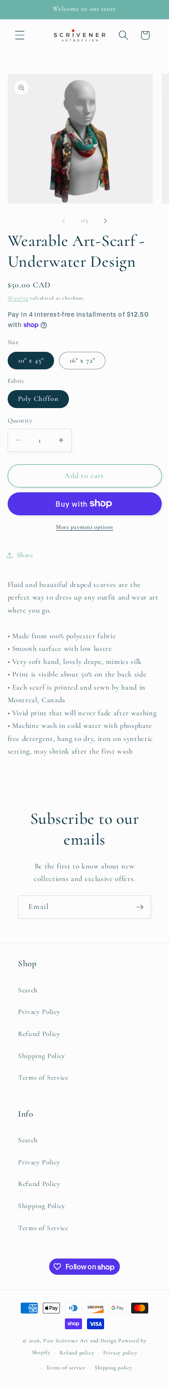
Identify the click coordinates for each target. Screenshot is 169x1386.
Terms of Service (43, 1077)
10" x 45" (31, 360)
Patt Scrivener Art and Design (79, 1340)
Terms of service (66, 1367)
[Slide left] (63, 221)
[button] (20, 35)
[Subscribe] (140, 907)
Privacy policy (120, 1353)
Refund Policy (39, 1034)
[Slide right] (105, 221)
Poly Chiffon (38, 399)
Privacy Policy (39, 1012)
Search (28, 990)
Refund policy (76, 1353)
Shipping (18, 298)
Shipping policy (113, 1367)
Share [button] (25, 555)
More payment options (84, 527)
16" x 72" (82, 360)
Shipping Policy (41, 1056)
